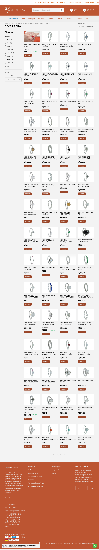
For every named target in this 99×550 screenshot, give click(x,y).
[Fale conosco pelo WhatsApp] (95, 546)
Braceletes (41, 19)
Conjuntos (68, 19)
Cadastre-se (77, 11)
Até (12, 76)
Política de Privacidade (35, 486)
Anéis (23, 19)
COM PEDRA (18, 23)
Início (6, 23)
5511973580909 (10, 504)
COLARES (11, 23)
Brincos (51, 19)
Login (75, 9)
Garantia (31, 480)
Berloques (31, 19)
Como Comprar (33, 473)
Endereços (31, 470)
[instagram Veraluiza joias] (5, 498)
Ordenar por (81, 23)
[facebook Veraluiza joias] (9, 498)
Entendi (25, 546)
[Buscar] (62, 10)
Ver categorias (56, 466)
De (5, 76)
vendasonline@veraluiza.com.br (15, 511)
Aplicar (19, 79)
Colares (59, 19)
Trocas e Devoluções (35, 476)
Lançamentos (13, 19)
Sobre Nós (31, 466)
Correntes (79, 19)
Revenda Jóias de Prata (36, 483)
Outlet (54, 473)
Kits (87, 19)
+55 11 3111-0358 (10, 507)
